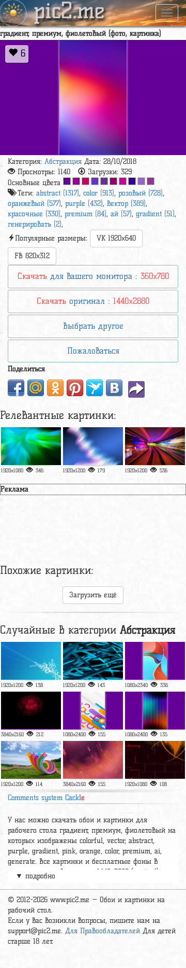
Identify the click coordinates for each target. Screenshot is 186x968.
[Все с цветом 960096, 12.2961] (76, 181)
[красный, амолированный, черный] (31, 710)
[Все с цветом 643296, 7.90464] (104, 181)
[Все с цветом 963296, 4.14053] (150, 181)
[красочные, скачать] (31, 446)
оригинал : (93, 301)
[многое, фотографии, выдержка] (155, 446)
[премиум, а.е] (93, 760)
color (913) (98, 193)
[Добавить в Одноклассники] (55, 388)
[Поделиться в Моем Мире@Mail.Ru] (35, 388)
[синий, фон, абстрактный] (31, 661)
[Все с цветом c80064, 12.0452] (85, 181)
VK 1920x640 (116, 238)
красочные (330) (34, 213)
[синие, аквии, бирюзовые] (93, 661)
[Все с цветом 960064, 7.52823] (113, 181)
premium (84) (85, 213)
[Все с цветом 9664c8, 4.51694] (141, 181)
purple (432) (84, 203)
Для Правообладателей (102, 931)
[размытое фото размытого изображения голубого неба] (93, 446)
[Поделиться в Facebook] (16, 388)
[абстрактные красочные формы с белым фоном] (93, 710)
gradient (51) (155, 213)
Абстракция (63, 161)
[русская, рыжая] (155, 661)
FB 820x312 (32, 255)
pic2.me (69, 12)
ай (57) (121, 213)
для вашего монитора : (93, 276)
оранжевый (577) (34, 203)
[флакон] (155, 760)
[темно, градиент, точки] (155, 710)
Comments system (46, 797)
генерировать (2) (34, 224)
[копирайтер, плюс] (31, 760)
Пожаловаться (93, 351)
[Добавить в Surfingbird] (94, 388)
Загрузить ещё (93, 595)
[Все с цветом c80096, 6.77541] (123, 181)
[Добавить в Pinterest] (75, 388)
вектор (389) (126, 203)
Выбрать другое (93, 326)
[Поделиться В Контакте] (114, 388)
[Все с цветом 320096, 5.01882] (132, 181)
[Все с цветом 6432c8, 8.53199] (95, 181)
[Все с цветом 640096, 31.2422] (67, 181)
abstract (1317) (57, 193)
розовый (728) (140, 193)
